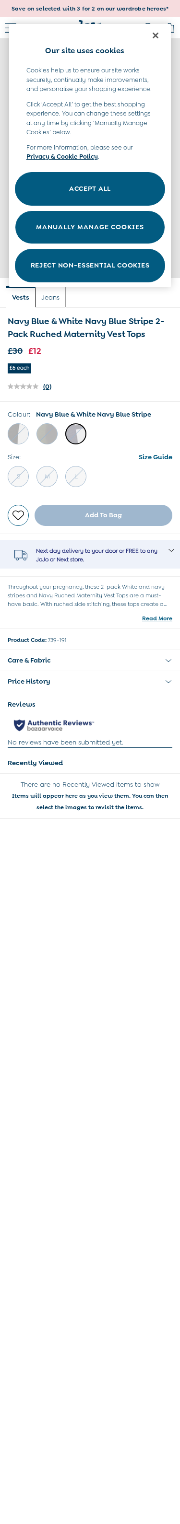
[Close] (155, 35)
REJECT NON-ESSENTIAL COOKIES (90, 265)
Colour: (19, 414)
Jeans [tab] (50, 297)
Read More (157, 618)
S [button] (18, 476)
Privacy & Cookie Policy (62, 156)
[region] (90, 155)
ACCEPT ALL (90, 188)
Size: (14, 457)
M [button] (47, 476)
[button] (18, 433)
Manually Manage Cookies (90, 226)
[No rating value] (25, 386)
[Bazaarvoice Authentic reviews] (54, 725)
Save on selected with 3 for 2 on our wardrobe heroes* (90, 8)
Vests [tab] (20, 297)
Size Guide (155, 457)
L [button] (76, 476)
